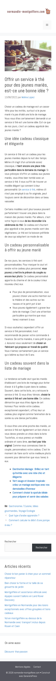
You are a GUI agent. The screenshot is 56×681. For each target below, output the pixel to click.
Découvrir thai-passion (16, 651)
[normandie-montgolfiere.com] (28, 11)
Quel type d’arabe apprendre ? (24, 515)
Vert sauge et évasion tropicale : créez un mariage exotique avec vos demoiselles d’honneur (31, 484)
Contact (37, 666)
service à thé (28, 189)
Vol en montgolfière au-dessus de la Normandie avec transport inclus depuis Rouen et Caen (25, 622)
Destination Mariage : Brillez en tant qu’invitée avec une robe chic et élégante (31, 473)
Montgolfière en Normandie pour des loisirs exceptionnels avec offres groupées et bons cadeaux (27, 609)
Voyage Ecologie (27, 511)
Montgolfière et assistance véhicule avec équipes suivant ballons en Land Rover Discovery (26, 596)
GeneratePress (30, 676)
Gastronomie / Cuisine (20, 506)
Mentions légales (22, 666)
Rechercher (10, 541)
